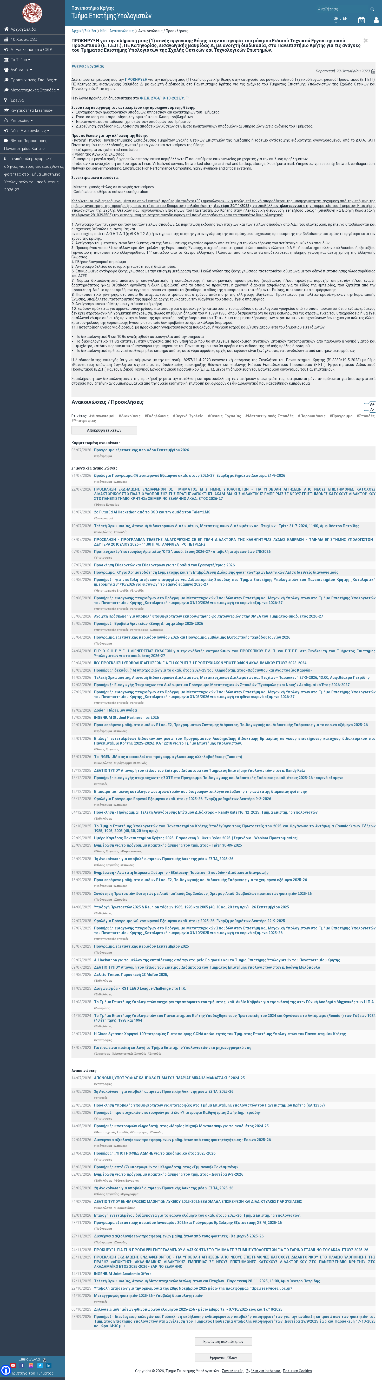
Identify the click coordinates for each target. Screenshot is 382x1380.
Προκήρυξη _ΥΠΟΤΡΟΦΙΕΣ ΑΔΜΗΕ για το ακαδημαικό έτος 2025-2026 (154, 1153)
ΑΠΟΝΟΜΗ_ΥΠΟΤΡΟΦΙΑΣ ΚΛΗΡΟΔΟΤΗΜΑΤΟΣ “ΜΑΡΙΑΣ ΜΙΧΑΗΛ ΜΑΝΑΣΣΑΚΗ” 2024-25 (169, 1078)
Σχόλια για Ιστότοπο (263, 1371)
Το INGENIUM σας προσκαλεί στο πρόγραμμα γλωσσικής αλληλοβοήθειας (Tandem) (168, 757)
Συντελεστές (232, 1371)
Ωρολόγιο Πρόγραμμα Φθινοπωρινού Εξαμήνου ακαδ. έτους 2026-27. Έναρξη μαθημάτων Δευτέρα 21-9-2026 (189, 475)
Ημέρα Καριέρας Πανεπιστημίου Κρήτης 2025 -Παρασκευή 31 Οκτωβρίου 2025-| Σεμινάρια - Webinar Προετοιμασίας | (196, 838)
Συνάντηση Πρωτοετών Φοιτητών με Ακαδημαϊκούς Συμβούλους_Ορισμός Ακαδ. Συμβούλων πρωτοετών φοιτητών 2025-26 (203, 894)
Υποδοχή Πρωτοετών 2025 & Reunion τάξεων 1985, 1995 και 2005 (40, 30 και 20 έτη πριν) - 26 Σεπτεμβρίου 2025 (191, 907)
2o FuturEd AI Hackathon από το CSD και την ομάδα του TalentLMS (152, 512)
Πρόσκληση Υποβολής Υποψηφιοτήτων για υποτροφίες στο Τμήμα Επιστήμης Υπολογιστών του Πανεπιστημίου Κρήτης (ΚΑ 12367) (209, 1105)
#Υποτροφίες (83, 421)
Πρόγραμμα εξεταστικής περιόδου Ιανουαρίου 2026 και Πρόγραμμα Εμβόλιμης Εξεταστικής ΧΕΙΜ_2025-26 (188, 1223)
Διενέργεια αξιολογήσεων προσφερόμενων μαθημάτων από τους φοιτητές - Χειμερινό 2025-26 (179, 1236)
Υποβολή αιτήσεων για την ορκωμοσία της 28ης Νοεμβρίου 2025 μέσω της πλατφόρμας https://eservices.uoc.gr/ (193, 1288)
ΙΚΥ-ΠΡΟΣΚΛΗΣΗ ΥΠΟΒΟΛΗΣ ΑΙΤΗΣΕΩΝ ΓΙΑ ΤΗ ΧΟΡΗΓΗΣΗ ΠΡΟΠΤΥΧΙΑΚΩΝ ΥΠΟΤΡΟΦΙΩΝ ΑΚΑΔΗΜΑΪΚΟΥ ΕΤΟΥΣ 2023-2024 (200, 663)
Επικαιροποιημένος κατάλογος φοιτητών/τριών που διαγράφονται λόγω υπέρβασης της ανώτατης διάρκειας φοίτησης (200, 791)
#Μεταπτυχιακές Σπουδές (269, 416)
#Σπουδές (366, 416)
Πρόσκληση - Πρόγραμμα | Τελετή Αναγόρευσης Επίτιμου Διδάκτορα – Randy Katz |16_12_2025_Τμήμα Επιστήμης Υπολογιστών (206, 812)
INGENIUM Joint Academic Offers (123, 1274)
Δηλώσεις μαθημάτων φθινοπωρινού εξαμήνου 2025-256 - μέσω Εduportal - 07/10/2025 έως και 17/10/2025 (188, 1309)
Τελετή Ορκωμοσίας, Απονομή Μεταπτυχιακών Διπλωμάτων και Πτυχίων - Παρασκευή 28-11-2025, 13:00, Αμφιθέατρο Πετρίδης (207, 1281)
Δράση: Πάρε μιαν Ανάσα (115, 710)
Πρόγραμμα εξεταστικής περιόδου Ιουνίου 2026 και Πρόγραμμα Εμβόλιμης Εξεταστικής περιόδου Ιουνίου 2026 (192, 637)
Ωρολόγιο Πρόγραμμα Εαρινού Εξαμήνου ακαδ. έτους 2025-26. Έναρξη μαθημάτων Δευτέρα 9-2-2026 (182, 799)
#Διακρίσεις (129, 416)
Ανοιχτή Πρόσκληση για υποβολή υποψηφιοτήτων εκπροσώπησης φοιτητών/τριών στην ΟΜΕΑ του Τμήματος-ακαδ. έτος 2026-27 (208, 616)
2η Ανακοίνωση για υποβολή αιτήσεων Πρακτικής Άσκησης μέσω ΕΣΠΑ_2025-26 (163, 1188)
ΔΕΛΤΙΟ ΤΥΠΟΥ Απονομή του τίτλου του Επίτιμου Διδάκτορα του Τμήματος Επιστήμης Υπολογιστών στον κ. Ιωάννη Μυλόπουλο (207, 967)
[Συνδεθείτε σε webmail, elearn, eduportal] (376, 21)
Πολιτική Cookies (297, 1371)
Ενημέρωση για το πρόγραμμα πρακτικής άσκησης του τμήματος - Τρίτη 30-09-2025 (168, 845)
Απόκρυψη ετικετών (104, 430)
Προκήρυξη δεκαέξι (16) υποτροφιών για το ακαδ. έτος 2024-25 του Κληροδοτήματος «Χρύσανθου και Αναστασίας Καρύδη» (203, 670)
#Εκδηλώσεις (156, 416)
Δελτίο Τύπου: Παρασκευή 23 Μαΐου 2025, (131, 975)
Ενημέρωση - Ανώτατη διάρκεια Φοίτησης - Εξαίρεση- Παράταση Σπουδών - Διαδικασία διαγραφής (181, 872)
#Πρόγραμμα (341, 416)
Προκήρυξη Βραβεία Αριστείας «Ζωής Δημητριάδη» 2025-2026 (148, 623)
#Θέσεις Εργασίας (87, 66)
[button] (5, 1370)
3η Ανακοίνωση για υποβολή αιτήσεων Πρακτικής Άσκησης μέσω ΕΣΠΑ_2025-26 (163, 1091)
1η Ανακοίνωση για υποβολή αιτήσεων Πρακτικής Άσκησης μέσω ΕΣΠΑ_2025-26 (163, 859)
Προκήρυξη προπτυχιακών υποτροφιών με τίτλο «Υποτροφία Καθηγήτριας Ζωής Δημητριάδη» (177, 1112)
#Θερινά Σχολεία (188, 416)
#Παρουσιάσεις (312, 416)
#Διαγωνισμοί (102, 416)
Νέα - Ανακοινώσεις (117, 31)
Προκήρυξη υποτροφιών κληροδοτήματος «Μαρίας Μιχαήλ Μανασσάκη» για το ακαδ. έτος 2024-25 (181, 1126)
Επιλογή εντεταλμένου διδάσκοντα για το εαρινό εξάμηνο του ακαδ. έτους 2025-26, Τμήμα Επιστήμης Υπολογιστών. (197, 1215)
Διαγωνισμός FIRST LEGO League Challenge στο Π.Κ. (140, 988)
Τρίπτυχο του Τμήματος (32, 1373)
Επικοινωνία (29, 1359)
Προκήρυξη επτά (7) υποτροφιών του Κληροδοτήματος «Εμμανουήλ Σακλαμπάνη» (166, 1167)
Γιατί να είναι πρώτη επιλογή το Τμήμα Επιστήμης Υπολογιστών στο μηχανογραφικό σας (172, 1048)
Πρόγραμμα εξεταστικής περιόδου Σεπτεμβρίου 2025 (141, 946)
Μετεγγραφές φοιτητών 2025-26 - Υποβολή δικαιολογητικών (148, 1296)
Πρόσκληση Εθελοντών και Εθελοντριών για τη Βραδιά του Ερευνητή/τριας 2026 (164, 565)
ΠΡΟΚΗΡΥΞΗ (136, 79)
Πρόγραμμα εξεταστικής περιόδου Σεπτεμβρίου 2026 (141, 450)
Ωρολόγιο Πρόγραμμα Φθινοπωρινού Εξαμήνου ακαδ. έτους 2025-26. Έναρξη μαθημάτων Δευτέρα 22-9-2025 (189, 921)
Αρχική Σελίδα (83, 31)
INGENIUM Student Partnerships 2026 (126, 717)
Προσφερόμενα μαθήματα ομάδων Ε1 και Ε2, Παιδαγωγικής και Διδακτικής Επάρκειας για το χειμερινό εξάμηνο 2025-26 (200, 880)
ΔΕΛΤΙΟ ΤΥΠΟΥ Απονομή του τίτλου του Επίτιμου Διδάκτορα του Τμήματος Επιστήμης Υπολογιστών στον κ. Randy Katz (199, 770)
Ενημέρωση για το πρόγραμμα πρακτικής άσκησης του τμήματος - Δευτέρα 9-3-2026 (168, 1174)
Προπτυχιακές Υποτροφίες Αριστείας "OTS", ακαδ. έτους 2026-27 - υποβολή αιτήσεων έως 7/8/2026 (182, 552)
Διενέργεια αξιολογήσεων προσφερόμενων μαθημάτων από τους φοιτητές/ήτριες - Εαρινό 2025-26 (182, 1140)
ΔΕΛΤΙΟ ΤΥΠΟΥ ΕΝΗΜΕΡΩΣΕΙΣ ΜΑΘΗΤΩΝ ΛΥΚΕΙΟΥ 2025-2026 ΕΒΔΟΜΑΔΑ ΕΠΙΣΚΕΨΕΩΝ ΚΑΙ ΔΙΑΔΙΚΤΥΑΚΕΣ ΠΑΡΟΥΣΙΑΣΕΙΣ (198, 1202)
